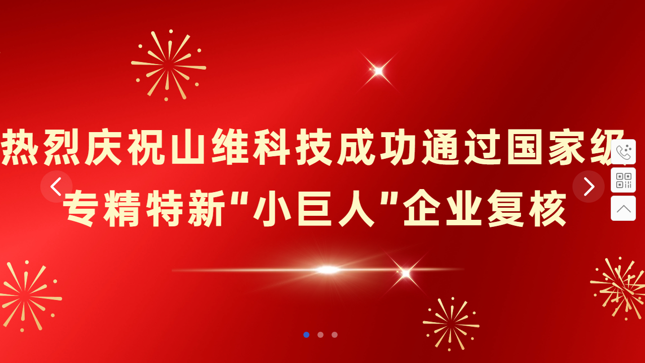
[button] (306, 335)
